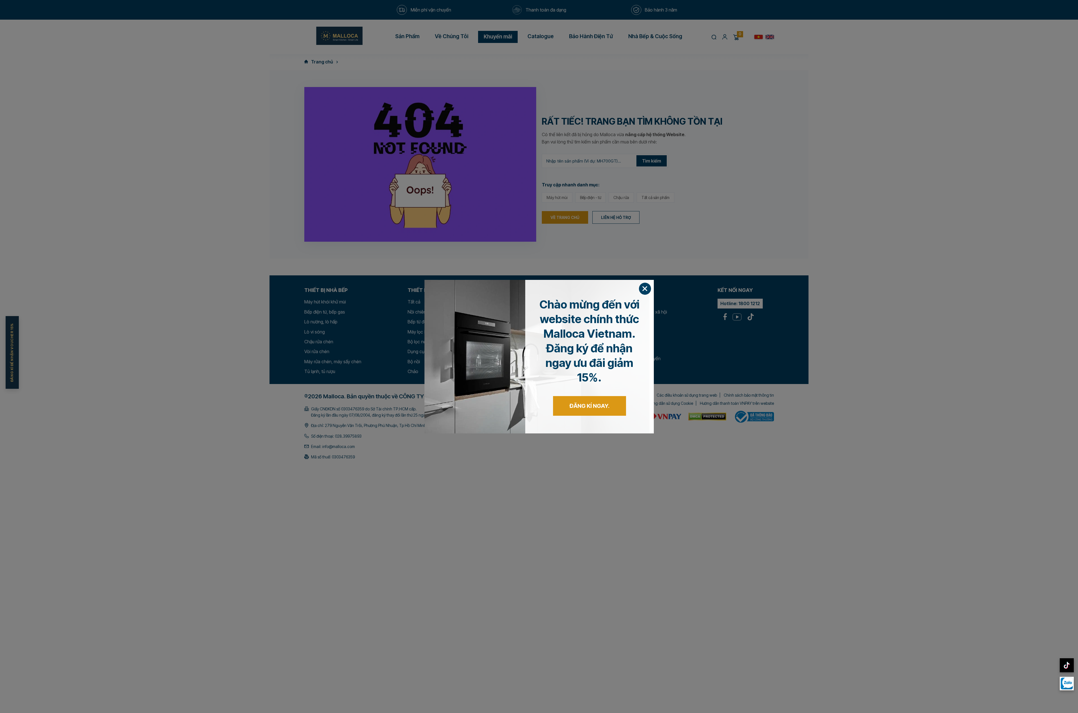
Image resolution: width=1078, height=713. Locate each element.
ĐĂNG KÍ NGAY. (589, 406)
